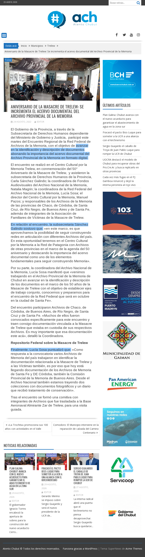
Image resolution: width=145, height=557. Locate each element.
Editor (40, 121)
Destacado (51, 455)
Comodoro (20, 455)
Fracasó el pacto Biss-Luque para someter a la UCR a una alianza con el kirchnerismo (52, 474)
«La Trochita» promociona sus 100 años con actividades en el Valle (26, 426)
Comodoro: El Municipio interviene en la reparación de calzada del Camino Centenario (76, 428)
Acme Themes (134, 548)
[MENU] (4, 35)
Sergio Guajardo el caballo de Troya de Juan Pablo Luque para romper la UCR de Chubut (83, 475)
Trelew (8, 60)
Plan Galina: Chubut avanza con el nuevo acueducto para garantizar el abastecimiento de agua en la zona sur (19, 478)
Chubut (9, 455)
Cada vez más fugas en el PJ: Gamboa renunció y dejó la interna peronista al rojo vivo (119, 181)
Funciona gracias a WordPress (80, 548)
